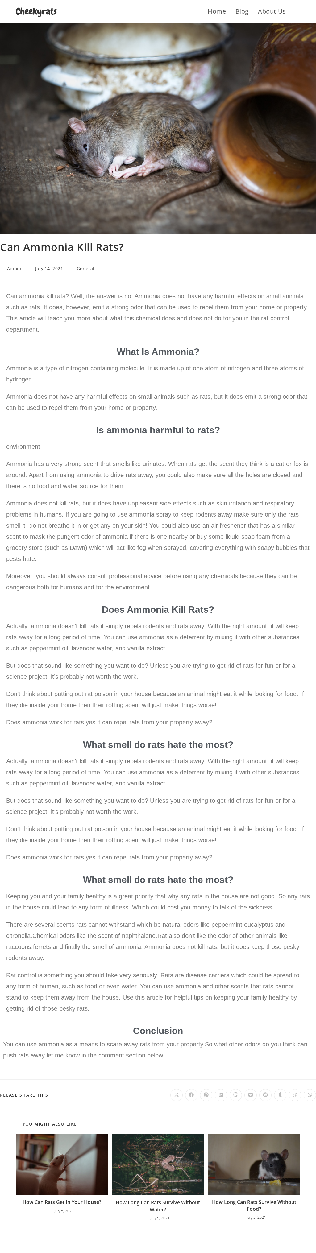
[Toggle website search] (298, 11)
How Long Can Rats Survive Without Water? (158, 1206)
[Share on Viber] (236, 1095)
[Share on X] (176, 1095)
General (85, 268)
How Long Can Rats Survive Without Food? (254, 1205)
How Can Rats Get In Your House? (62, 1202)
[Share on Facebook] (191, 1095)
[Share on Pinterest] (206, 1095)
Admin (14, 268)
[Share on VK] (250, 1095)
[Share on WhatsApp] (310, 1095)
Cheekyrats (36, 11)
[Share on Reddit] (265, 1095)
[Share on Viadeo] (295, 1095)
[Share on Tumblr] (280, 1095)
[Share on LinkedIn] (221, 1095)
